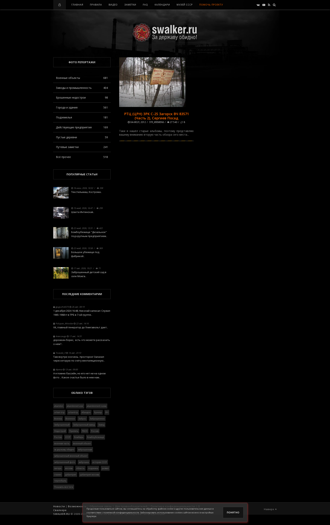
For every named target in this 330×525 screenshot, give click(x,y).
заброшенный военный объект (70, 455)
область (80, 468)
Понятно (233, 512)
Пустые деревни (82, 137)
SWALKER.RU (61, 514)
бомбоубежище (95, 437)
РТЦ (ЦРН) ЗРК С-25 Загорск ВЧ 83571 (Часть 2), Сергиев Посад (156, 116)
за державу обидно (64, 449)
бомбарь (78, 437)
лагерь (57, 468)
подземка (93, 468)
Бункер (98, 412)
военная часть (62, 443)
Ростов (57, 437)
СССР (67, 437)
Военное (70, 418)
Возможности (77, 506)
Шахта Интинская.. (82, 212)
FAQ (145, 4)
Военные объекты (82, 78)
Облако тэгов (82, 393)
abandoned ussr (75, 405)
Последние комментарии (82, 294)
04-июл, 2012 (138, 122)
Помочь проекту (211, 4)
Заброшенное (97, 418)
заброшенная (85, 449)
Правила (96, 4)
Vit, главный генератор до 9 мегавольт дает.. (80, 327)
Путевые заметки (82, 147)
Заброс (82, 418)
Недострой (60, 431)
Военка (58, 418)
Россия (95, 431)
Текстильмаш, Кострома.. (86, 192)
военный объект (82, 443)
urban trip (59, 412)
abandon (58, 405)
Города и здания (82, 107)
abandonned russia (96, 405)
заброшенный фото (64, 462)
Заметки (130, 4)
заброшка (84, 462)
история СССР (99, 462)
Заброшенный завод (84, 424)
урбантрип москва (89, 474)
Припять (73, 431)
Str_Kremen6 (156, 122)
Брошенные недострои (82, 97)
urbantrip (73, 412)
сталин (57, 474)
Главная (77, 4)
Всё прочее (82, 157)
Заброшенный (62, 424)
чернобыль (60, 480)
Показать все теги (63, 486)
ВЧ (106, 412)
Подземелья (82, 117)
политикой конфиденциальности (121, 512)
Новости (59, 506)
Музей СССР (185, 4)
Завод (101, 424)
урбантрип (70, 474)
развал (105, 468)
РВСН (84, 431)
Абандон (86, 412)
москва (69, 468)
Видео (113, 4)
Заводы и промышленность (82, 88)
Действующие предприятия (82, 127)
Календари (162, 4)
